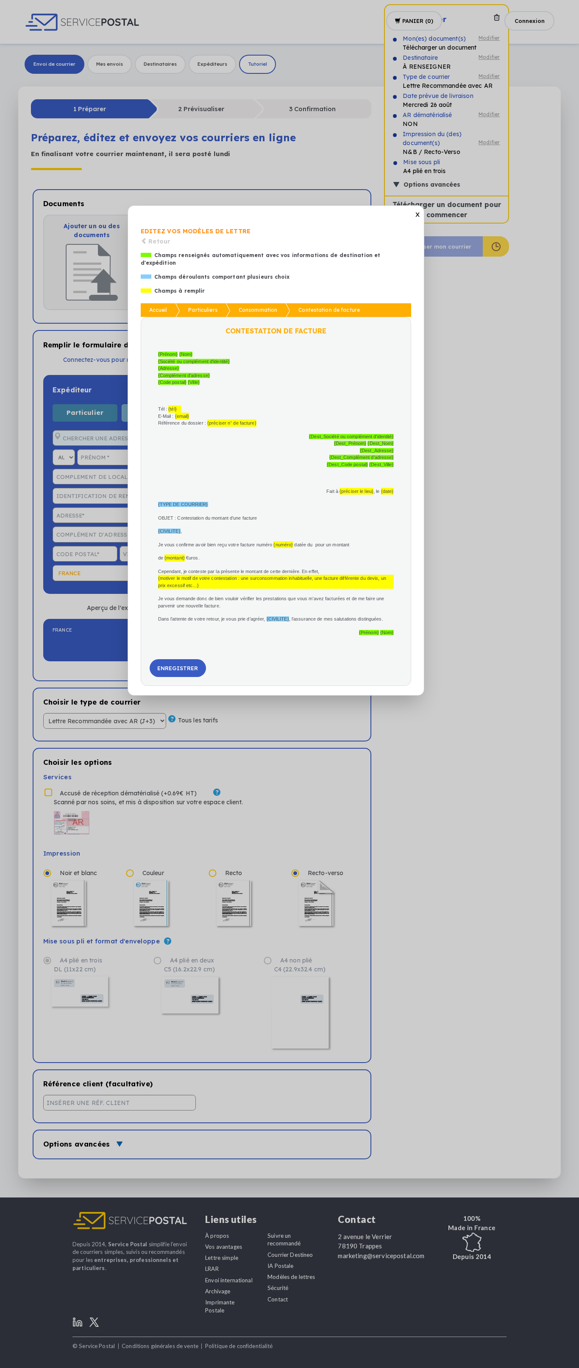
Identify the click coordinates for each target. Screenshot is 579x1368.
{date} (387, 491)
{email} (182, 416)
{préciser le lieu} (356, 491)
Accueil (158, 310)
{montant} (174, 557)
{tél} (172, 408)
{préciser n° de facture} (231, 422)
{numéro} (283, 544)
